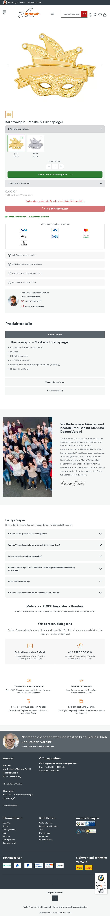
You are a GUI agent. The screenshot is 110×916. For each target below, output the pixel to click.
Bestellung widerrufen (48, 826)
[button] (55, 534)
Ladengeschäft (9, 829)
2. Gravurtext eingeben (19, 183)
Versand (6, 836)
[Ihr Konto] (95, 15)
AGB (41, 829)
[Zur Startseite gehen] (28, 12)
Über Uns (7, 823)
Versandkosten (80, 907)
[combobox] (71, 14)
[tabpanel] (55, 354)
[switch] (101, 891)
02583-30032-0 (33, 2)
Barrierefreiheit (45, 839)
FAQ (4, 833)
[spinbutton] (55, 166)
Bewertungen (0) (55, 391)
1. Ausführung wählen (18, 129)
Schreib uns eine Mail (34, 306)
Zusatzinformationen (55, 382)
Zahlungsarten (9, 839)
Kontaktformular (10, 805)
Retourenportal (9, 843)
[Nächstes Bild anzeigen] (102, 65)
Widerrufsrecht (45, 823)
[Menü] (5, 12)
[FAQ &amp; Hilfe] (90, 15)
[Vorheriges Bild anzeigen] (7, 65)
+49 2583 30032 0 (33, 301)
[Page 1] (8, 114)
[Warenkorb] (104, 15)
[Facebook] (55, 898)
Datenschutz (44, 833)
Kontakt (6, 826)
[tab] (8, 115)
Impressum (44, 836)
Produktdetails (55, 334)
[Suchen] (84, 14)
